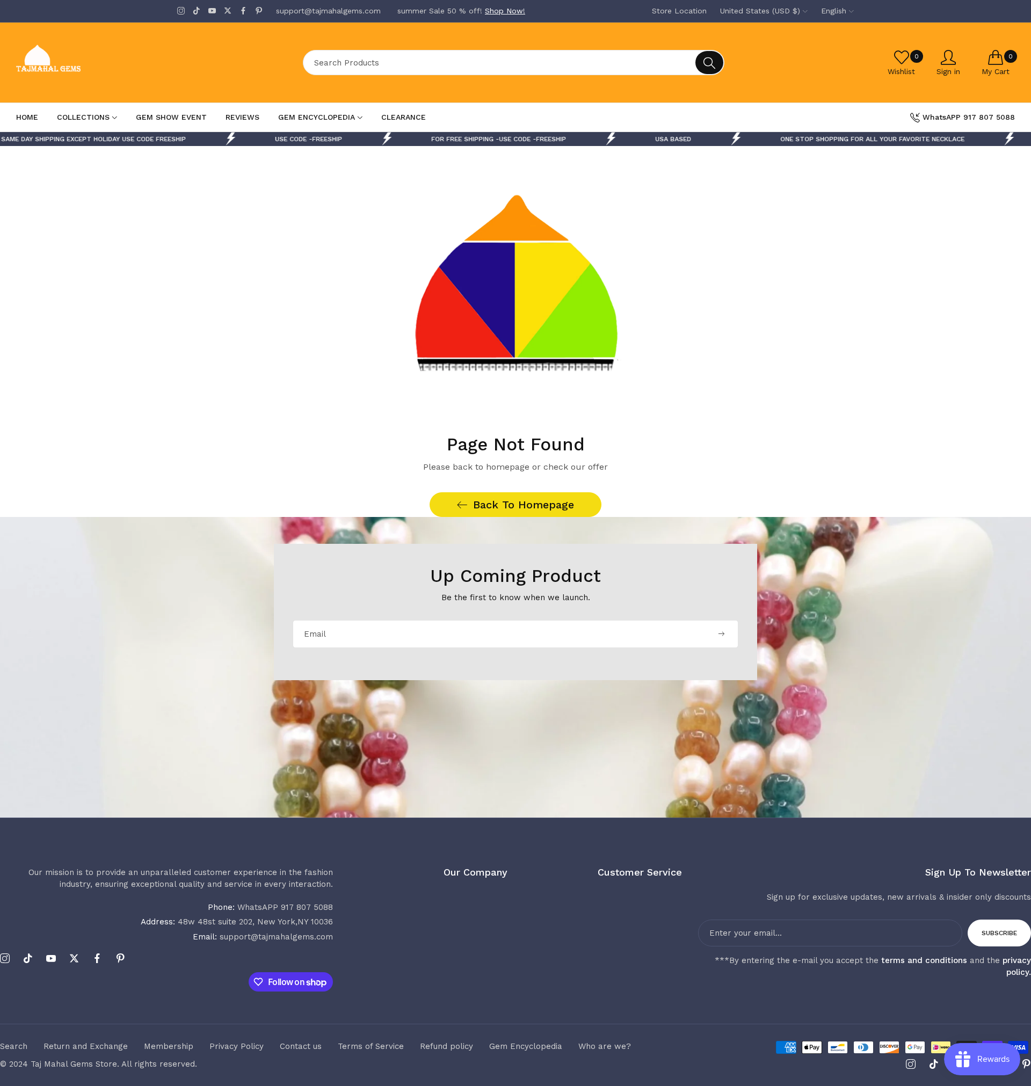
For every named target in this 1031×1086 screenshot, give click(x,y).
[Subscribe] (721, 634)
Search (13, 1046)
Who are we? (604, 1046)
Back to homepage (523, 504)
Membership (168, 1046)
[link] (677, 139)
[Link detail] (181, 11)
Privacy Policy (236, 1046)
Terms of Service (371, 1046)
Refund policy (446, 1046)
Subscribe (999, 933)
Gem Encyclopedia (525, 1046)
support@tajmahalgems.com (263, 937)
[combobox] (513, 62)
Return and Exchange (85, 1046)
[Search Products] (709, 62)
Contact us (301, 1046)
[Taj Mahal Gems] (88, 62)
